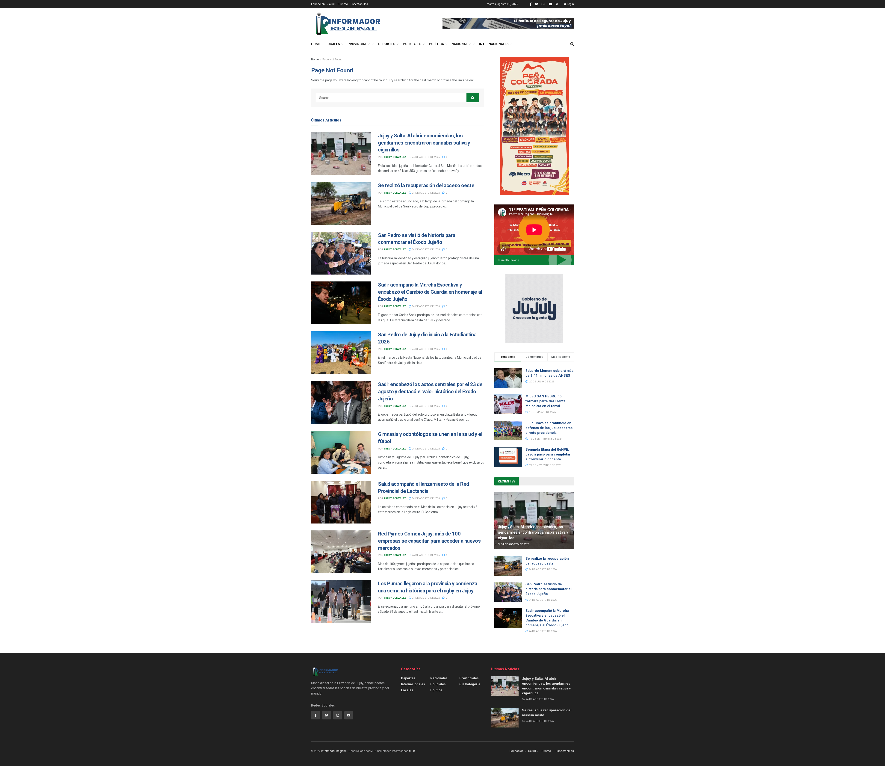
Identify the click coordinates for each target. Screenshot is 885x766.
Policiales (412, 44)
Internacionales (494, 44)
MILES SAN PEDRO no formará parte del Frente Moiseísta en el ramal (545, 401)
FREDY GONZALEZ (395, 157)
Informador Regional (334, 751)
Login (570, 4)
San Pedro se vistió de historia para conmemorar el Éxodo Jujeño (548, 589)
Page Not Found (332, 59)
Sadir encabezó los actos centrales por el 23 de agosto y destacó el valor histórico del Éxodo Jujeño (430, 392)
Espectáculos (359, 4)
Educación (318, 4)
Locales (333, 44)
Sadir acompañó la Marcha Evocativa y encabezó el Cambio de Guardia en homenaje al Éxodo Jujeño (430, 292)
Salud (331, 4)
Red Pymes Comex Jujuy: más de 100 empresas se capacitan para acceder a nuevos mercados (429, 541)
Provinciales (359, 44)
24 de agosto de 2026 (425, 157)
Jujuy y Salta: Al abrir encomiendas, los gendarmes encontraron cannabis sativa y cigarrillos (424, 143)
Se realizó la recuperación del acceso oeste (426, 185)
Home (316, 44)
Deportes (386, 44)
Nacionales (461, 44)
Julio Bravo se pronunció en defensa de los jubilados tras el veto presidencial (548, 428)
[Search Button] (472, 97)
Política (436, 44)
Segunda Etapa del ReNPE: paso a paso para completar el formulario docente (547, 454)
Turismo (342, 4)
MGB (412, 751)
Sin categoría (469, 684)
